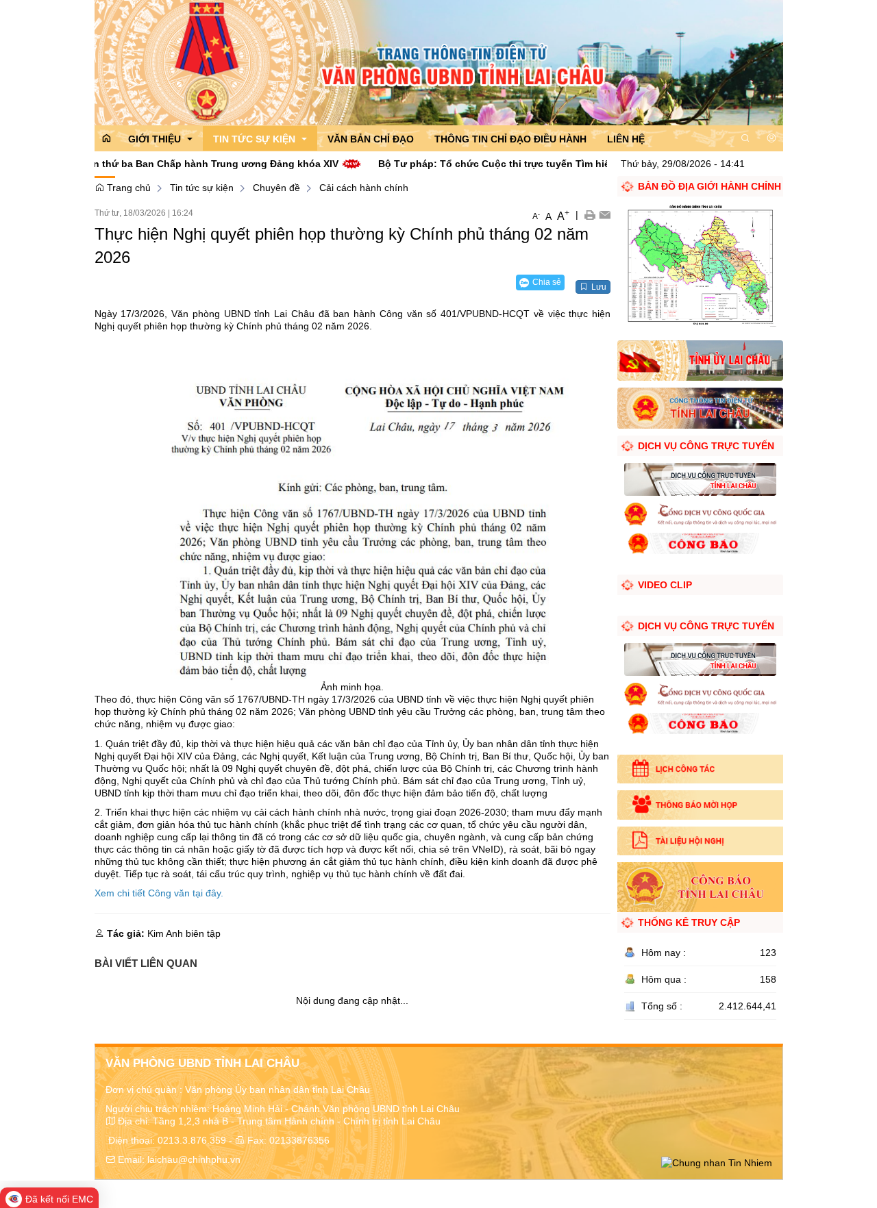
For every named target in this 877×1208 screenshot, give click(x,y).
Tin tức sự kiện (202, 187)
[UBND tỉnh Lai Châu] (699, 407)
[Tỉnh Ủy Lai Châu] (699, 359)
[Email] (604, 214)
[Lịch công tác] (699, 769)
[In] (589, 214)
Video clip (665, 584)
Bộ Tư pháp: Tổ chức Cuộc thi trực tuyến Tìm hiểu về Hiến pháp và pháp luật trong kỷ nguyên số (549, 163)
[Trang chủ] (439, 61)
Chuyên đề (276, 187)
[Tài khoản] (771, 138)
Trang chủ (127, 187)
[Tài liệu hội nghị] (699, 841)
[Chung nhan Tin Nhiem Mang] (716, 1162)
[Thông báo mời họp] (699, 804)
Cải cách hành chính (363, 187)
